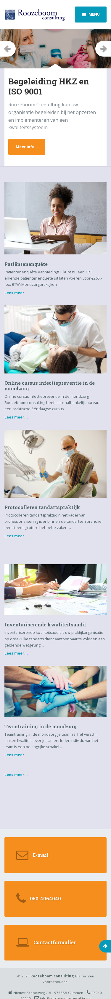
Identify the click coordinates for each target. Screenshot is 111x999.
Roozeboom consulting (52, 976)
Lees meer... (16, 292)
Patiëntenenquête (26, 264)
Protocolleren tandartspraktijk (42, 507)
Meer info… (27, 146)
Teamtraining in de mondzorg (40, 726)
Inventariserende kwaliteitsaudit (45, 624)
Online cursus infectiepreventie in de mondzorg (49, 386)
